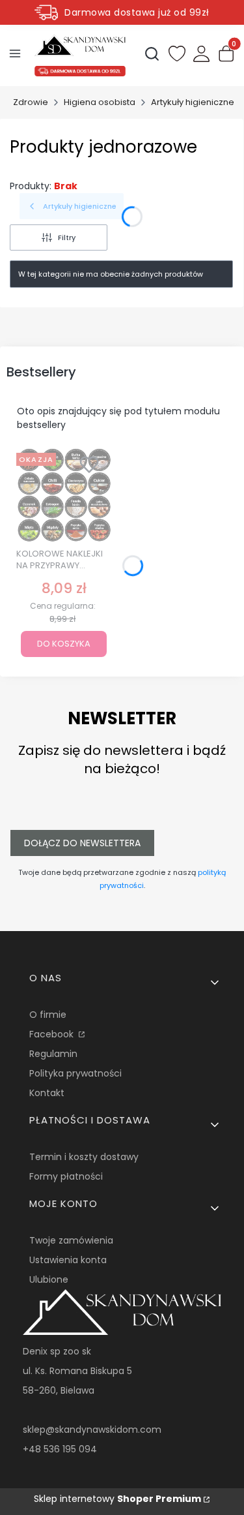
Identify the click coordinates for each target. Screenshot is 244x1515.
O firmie (47, 1014)
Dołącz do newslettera (82, 842)
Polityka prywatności (75, 1073)
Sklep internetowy (117, 1498)
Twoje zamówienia (71, 1240)
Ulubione (48, 1279)
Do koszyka (63, 643)
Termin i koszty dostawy (84, 1156)
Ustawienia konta (68, 1259)
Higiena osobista (99, 102)
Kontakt (46, 1092)
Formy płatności (66, 1176)
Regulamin (53, 1053)
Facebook (52, 1034)
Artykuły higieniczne (192, 102)
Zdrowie (30, 102)
